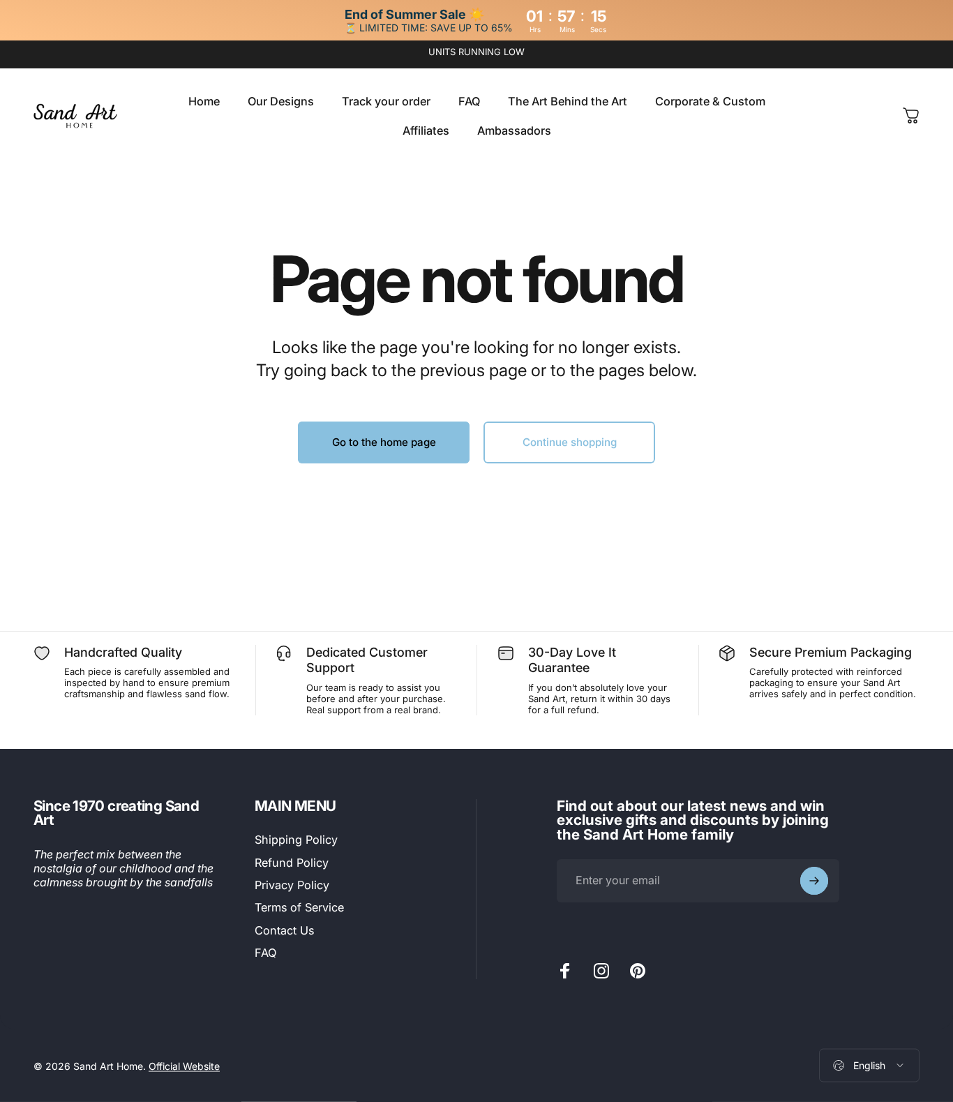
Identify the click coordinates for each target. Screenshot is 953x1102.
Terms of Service (299, 907)
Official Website (184, 1065)
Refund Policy (292, 863)
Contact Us (284, 930)
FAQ (265, 953)
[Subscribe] (814, 881)
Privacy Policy (292, 885)
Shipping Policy (296, 840)
